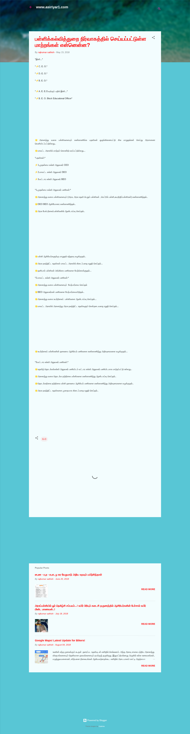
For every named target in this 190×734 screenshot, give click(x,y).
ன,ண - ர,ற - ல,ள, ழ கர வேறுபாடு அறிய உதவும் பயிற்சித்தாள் (68, 574)
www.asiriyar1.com (52, 7)
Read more (148, 589)
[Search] (159, 9)
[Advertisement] (101, 21)
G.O (44, 439)
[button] (153, 38)
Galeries (102, 726)
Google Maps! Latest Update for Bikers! (60, 640)
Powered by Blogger (97, 720)
